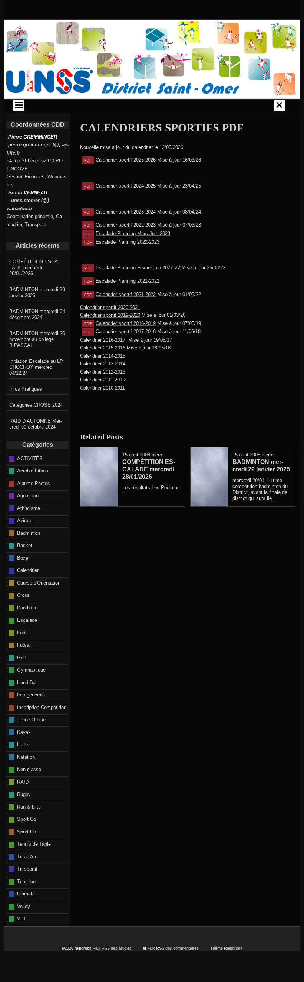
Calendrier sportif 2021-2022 (126, 294)
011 (121, 388)
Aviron (24, 520)
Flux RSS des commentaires (173, 948)
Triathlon (26, 881)
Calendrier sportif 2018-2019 (126, 323)
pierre (157, 455)
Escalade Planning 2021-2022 (127, 281)
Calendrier (28, 570)
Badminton (28, 533)
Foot (22, 632)
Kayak (24, 732)
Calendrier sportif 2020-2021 (110, 307)
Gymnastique (31, 670)
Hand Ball (27, 682)
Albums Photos (33, 483)
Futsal (23, 645)
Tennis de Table (34, 844)
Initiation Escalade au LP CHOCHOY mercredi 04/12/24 (36, 367)
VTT (21, 918)
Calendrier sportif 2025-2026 (126, 160)
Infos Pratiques (25, 389)
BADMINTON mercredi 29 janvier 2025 (37, 292)
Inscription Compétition (41, 707)
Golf (21, 657)
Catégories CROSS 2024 (36, 405)
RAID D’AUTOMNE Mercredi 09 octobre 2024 (35, 424)
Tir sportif (27, 869)
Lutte (22, 744)
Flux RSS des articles (112, 948)
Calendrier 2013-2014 (102, 364)
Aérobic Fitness (34, 471)
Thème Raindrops (226, 948)
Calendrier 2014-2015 (102, 356)
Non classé (29, 769)
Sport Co (26, 819)
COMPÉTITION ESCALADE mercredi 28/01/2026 (34, 267)
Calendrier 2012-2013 (102, 372)
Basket (24, 545)
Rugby (24, 794)
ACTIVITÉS (30, 458)
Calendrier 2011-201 (103, 380)
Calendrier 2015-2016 (103, 348)
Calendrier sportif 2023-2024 (126, 212)
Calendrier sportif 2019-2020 (110, 315)
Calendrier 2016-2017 (104, 340)
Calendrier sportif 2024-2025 (126, 186)
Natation (26, 757)
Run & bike (29, 807)
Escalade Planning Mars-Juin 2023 (133, 233)
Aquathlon (28, 495)
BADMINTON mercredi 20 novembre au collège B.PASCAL (37, 339)
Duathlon (26, 608)
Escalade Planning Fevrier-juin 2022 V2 (138, 267)
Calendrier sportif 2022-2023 (126, 225)
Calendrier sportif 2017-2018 (126, 331)
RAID (23, 782)
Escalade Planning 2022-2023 (127, 242)
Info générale (31, 695)
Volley (23, 906)
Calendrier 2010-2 (99, 388)
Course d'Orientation (38, 583)
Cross (23, 595)
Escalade (27, 620)
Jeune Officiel (32, 719)
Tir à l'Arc (27, 856)
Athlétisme (28, 508)
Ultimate (26, 894)
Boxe (22, 558)
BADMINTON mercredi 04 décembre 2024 (37, 314)
